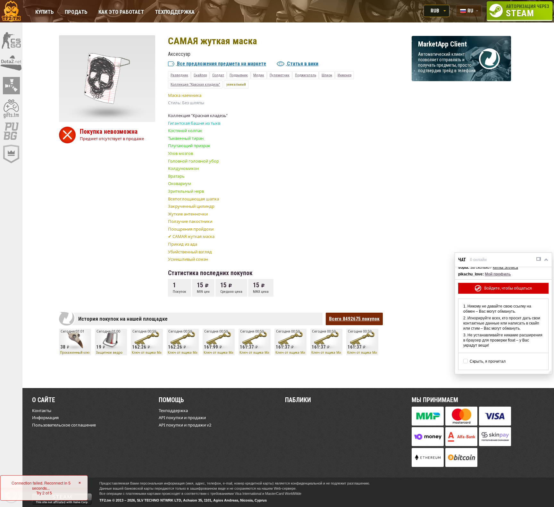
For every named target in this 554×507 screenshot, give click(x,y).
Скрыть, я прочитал (488, 361)
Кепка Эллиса (505, 267)
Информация (45, 417)
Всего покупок (354, 319)
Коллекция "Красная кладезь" (195, 84)
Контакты (41, 410)
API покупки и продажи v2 (185, 425)
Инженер (344, 75)
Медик (258, 75)
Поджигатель (305, 75)
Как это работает (121, 12)
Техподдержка (175, 12)
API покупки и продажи (182, 417)
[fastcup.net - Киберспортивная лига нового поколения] (11, 154)
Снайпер (200, 75)
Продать (76, 12)
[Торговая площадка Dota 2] (11, 63)
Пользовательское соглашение (64, 425)
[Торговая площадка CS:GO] (11, 40)
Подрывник (239, 75)
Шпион (327, 75)
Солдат (218, 75)
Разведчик (179, 75)
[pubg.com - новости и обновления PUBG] (11, 131)
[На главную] (11, 11)
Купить (44, 12)
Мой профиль (498, 274)
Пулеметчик (280, 75)
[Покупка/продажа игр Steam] (11, 108)
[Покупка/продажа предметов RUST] (11, 85)
